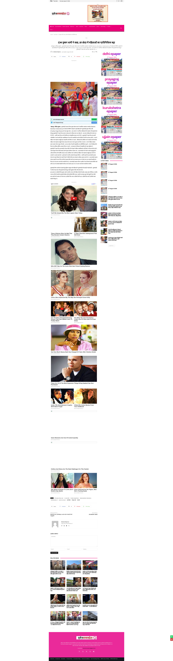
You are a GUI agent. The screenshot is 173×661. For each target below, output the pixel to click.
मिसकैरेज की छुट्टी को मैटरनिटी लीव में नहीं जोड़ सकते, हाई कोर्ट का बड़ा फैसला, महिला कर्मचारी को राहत (74, 572)
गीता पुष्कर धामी (74, 499)
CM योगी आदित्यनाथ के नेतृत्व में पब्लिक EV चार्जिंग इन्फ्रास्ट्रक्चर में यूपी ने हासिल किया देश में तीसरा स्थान (74, 589)
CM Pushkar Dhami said (58, 498)
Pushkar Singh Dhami (75, 498)
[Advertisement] (73, 70)
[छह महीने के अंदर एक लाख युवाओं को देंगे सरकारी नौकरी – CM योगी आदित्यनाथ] (90, 599)
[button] (121, 28)
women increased (62, 499)
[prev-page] (51, 628)
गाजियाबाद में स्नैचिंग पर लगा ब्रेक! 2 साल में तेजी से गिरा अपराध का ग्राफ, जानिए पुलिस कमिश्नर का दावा (57, 572)
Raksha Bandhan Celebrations (85, 498)
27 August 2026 (111, 57)
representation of (54, 499)
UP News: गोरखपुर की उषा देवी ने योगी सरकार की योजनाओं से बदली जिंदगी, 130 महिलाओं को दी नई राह (57, 623)
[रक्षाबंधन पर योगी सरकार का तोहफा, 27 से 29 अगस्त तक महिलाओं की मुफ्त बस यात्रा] (57, 582)
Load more (111, 245)
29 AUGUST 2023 (93, 514)
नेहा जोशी (78, 499)
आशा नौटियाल (68, 499)
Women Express (57, 51)
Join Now (94, 119)
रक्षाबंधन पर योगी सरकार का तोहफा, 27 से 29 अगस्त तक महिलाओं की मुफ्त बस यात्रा (57, 589)
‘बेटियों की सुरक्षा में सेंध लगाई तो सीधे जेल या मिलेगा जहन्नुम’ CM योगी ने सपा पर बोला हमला (57, 606)
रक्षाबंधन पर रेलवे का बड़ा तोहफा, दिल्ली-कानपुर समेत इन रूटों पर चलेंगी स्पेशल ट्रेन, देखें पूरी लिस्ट (90, 572)
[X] (120, 1)
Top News (56, 34)
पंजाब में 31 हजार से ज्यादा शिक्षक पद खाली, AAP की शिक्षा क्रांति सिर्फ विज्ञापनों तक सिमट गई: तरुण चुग (73, 623)
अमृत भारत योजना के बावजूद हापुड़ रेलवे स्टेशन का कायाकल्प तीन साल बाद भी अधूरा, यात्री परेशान (90, 623)
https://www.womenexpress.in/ (67, 523)
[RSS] (86, 651)
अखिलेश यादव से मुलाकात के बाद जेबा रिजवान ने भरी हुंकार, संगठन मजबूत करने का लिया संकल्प (73, 606)
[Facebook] (117, 1)
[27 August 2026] (112, 67)
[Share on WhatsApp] (171, 636)
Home (51, 34)
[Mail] (66, 525)
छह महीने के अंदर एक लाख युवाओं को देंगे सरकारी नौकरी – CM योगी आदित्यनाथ (90, 606)
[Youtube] (122, 1)
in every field (66, 498)
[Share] (171, 639)
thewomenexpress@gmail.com (89, 648)
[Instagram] (118, 1)
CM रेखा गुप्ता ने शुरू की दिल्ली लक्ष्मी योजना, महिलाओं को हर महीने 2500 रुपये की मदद (89, 589)
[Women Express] (60, 13)
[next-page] (53, 628)
